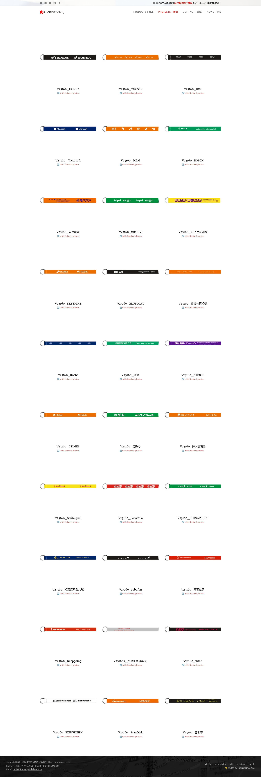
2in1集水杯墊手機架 (183, 3)
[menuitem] (144, 12)
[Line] (41, 3)
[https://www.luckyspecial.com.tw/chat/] (59, 3)
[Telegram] (45, 3)
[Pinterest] (54, 3)
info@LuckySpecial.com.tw (27, 769)
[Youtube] (50, 3)
